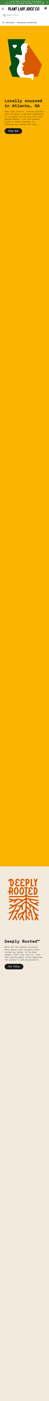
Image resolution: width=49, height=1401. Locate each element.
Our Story (14, 967)
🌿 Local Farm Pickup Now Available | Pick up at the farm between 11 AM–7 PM (24, 2)
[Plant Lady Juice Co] (24, 9)
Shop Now (13, 131)
